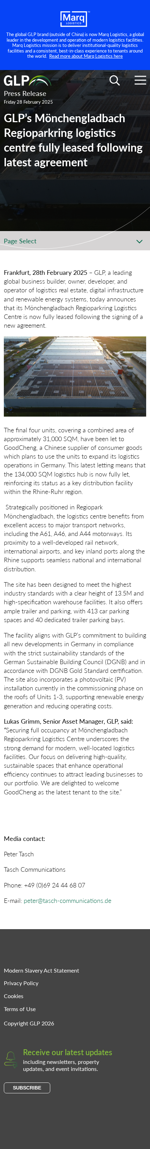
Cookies (13, 996)
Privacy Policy (21, 983)
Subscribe (27, 1088)
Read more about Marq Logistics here (86, 56)
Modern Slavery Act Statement (41, 970)
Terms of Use (20, 1009)
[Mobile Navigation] (140, 81)
